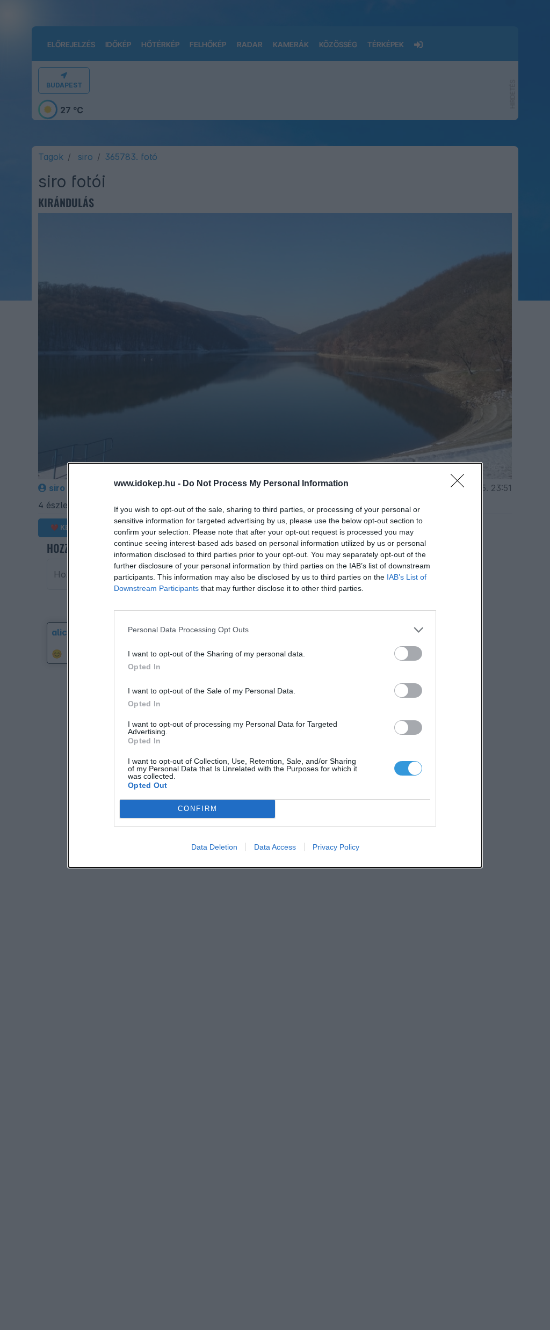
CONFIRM (198, 809)
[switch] (408, 653)
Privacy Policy (336, 847)
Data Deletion (214, 847)
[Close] (461, 484)
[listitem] (275, 629)
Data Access (275, 847)
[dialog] (275, 665)
